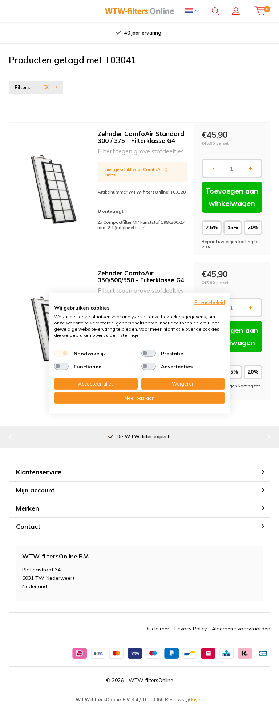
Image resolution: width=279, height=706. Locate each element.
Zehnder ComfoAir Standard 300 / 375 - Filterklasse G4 (141, 137)
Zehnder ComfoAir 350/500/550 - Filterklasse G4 (141, 276)
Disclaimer (157, 628)
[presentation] (70, 33)
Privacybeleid (209, 302)
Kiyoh (197, 699)
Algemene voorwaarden (241, 628)
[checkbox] (61, 353)
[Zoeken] (215, 11)
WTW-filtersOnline (151, 680)
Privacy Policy (190, 628)
